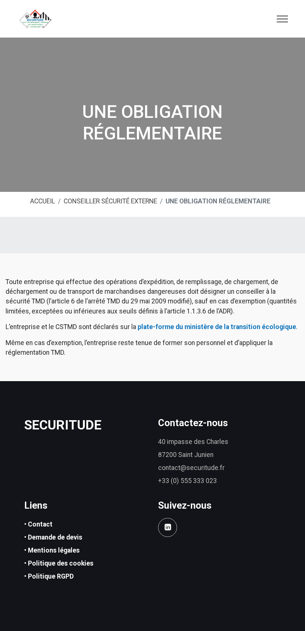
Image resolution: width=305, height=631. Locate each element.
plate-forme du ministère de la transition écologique (217, 327)
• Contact (38, 524)
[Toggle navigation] (282, 18)
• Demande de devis (53, 537)
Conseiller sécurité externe (110, 201)
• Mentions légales (52, 550)
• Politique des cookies (58, 563)
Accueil (42, 201)
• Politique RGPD (49, 576)
